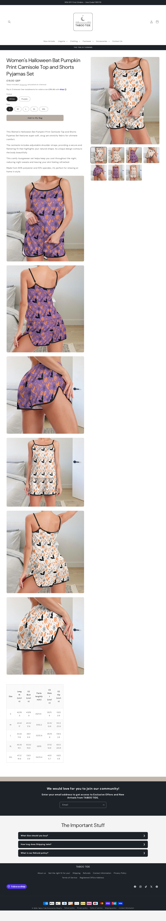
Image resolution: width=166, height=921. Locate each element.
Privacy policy (82, 908)
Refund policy (69, 908)
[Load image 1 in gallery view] (99, 155)
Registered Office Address (92, 877)
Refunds (86, 873)
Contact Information (102, 873)
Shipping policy (110, 908)
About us (42, 873)
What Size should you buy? (34, 835)
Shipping (23, 85)
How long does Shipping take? (36, 844)
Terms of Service (69, 877)
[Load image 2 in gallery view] (116, 155)
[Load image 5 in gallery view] (151, 155)
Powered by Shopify (54, 908)
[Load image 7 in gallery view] (116, 173)
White (12, 99)
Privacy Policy (120, 873)
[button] (9, 22)
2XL (43, 109)
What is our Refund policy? (34, 853)
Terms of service (96, 908)
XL (34, 109)
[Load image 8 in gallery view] (134, 173)
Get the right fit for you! (59, 873)
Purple (25, 99)
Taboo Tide (42, 908)
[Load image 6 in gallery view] (99, 173)
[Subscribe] (103, 805)
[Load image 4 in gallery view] (134, 155)
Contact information (126, 908)
